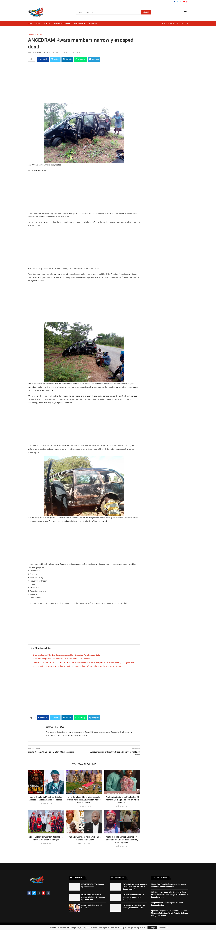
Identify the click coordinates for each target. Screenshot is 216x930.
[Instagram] (181, 2)
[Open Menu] (185, 12)
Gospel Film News (43, 52)
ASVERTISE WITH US (169, 23)
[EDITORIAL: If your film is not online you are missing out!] (115, 908)
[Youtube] (184, 2)
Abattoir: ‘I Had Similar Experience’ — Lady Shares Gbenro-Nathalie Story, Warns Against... (122, 840)
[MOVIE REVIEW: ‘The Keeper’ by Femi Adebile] (74, 887)
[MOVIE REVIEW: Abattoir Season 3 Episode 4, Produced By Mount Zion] (74, 897)
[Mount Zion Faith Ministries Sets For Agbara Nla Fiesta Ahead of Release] (46, 781)
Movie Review (79, 23)
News (38, 23)
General (47, 23)
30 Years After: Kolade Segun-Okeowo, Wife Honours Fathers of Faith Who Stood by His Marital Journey (77, 666)
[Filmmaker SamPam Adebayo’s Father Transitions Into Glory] (84, 821)
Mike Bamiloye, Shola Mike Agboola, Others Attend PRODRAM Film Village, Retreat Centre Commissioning (169, 894)
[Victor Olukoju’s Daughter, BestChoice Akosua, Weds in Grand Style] (46, 821)
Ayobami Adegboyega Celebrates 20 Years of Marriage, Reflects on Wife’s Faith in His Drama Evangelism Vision (169, 913)
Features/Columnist (62, 23)
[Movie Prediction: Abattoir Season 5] (74, 908)
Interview (93, 23)
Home (30, 23)
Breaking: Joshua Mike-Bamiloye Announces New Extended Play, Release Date (66, 655)
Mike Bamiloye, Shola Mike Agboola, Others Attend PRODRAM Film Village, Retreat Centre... (84, 800)
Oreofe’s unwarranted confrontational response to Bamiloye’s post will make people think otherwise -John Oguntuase (83, 662)
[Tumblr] (48, 893)
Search (146, 12)
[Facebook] (174, 2)
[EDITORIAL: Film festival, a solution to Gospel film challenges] (115, 897)
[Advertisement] (84, 81)
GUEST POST (183, 23)
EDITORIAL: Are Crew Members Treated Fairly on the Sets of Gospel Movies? (135, 886)
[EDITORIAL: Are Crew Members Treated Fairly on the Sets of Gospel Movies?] (115, 887)
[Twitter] (177, 2)
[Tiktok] (187, 2)
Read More (163, 927)
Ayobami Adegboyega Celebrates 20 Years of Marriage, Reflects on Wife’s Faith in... (122, 800)
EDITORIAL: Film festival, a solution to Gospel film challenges (133, 897)
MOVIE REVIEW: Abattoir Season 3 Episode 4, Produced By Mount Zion (93, 897)
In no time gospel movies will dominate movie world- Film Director (61, 658)
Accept (152, 927)
